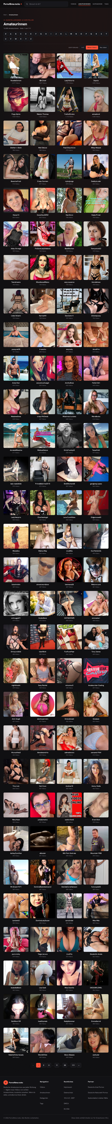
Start (5, 15)
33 (65, 1065)
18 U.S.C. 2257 (69, 1098)
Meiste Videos (92, 47)
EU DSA (66, 1109)
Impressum (68, 1087)
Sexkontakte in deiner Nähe (98, 1098)
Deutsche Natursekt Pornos (98, 1093)
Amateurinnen (84, 4)
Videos (73, 4)
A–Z (83, 47)
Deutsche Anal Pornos (97, 1088)
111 (73, 1065)
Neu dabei (103, 47)
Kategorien (97, 4)
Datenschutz (68, 1093)
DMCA (66, 1103)
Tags (106, 4)
